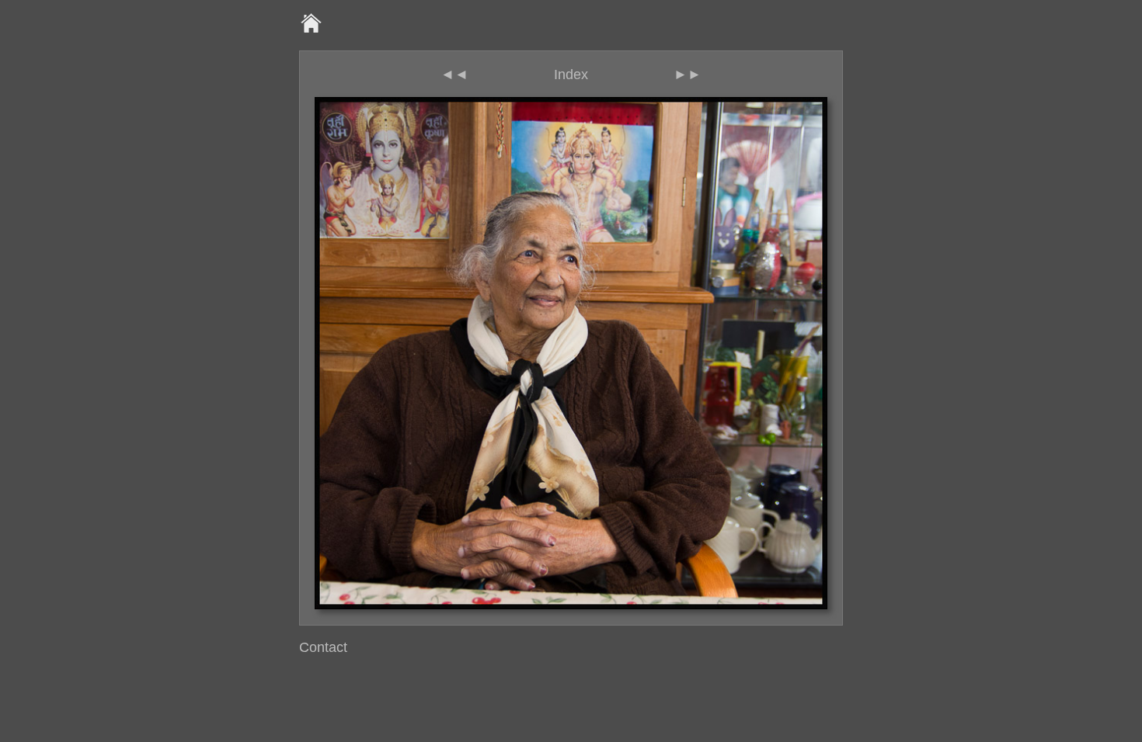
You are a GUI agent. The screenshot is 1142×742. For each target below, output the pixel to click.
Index (571, 74)
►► (688, 74)
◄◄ (454, 74)
